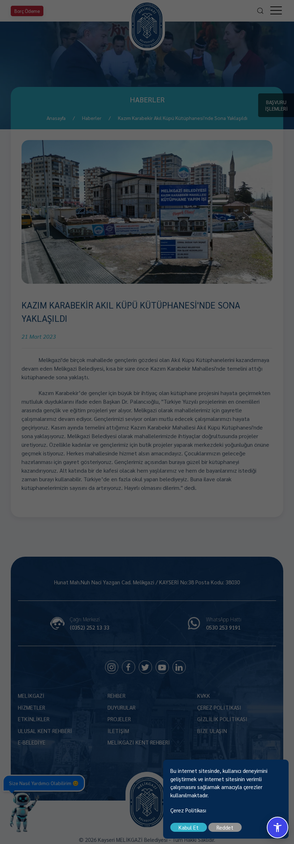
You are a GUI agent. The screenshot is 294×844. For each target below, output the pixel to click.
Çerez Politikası (188, 810)
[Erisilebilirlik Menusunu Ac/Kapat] (277, 827)
